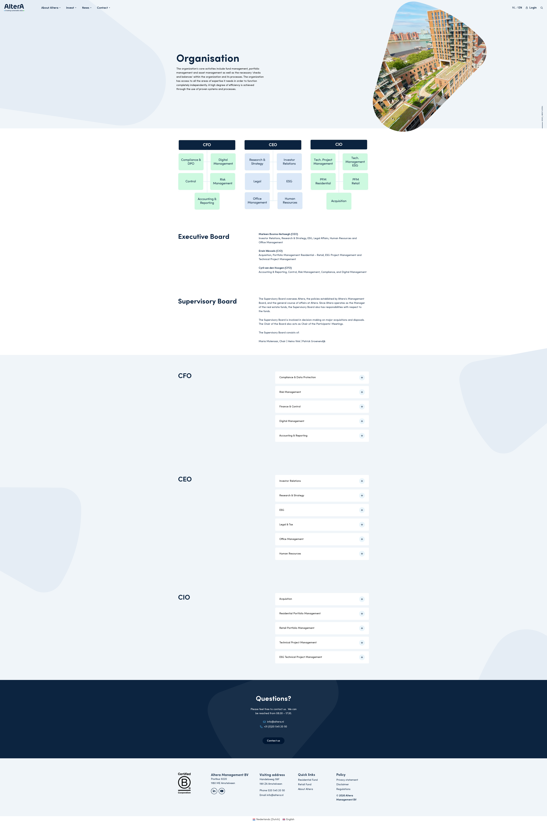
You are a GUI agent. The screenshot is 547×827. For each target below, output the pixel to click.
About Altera (49, 8)
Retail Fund (304, 784)
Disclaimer (342, 784)
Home (542, 119)
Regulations (343, 789)
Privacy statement (347, 779)
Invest (71, 8)
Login (533, 7)
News (86, 8)
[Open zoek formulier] (541, 8)
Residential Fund (308, 779)
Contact (103, 8)
